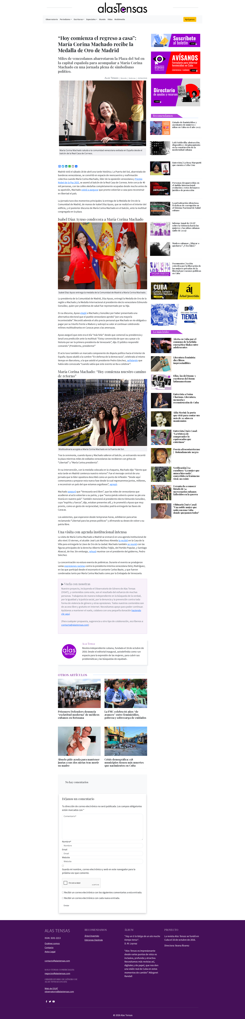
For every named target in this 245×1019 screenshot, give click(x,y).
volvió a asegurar (89, 189)
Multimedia (119, 19)
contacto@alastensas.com (74, 624)
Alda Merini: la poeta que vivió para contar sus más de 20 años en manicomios (186, 416)
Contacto (49, 947)
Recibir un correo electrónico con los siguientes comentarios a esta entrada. (103, 892)
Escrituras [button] (78, 19)
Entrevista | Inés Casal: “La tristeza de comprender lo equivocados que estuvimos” (185, 436)
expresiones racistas (74, 566)
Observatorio (52, 19)
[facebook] (46, 1001)
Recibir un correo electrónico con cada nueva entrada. (92, 898)
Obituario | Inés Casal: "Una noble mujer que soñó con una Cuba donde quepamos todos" (186, 508)
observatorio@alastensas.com (59, 991)
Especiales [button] (91, 19)
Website (66, 857)
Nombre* (66, 841)
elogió (83, 313)
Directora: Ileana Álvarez (176, 945)
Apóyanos (190, 19)
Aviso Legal (50, 951)
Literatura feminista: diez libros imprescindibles (184, 360)
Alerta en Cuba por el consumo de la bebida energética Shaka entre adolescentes (185, 343)
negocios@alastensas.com (57, 973)
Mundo (102, 19)
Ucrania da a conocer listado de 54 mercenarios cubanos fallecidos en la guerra (185, 490)
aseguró (72, 491)
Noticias (132, 78)
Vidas (110, 19)
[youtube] (53, 1001)
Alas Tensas (111, 78)
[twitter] (50, 1001)
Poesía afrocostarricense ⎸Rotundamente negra (186, 451)
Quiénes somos (52, 943)
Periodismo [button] (65, 19)
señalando (132, 360)
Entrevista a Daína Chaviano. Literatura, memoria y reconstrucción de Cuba (186, 398)
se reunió (132, 544)
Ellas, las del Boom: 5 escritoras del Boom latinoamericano (184, 379)
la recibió (123, 540)
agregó (113, 484)
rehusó (92, 551)
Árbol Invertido (92, 936)
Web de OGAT (51, 988)
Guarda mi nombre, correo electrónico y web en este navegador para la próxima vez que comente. (98, 871)
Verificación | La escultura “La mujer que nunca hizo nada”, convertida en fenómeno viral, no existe (186, 473)
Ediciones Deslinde (94, 940)
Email (64, 849)
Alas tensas (57, 930)
